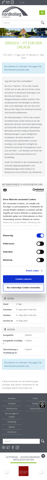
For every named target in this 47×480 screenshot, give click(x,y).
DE (23, 2)
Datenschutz (35, 408)
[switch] (40, 244)
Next (41, 472)
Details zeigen (32, 270)
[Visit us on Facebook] (12, 447)
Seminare (12, 403)
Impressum (11, 432)
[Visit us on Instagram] (17, 447)
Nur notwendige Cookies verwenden (23, 287)
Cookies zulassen (24, 279)
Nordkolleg (11, 422)
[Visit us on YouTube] (3, 447)
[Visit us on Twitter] (8, 447)
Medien (12, 427)
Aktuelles (12, 398)
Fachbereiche (11, 408)
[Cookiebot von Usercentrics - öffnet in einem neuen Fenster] (33, 190)
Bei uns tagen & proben (11, 415)
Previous (6, 472)
